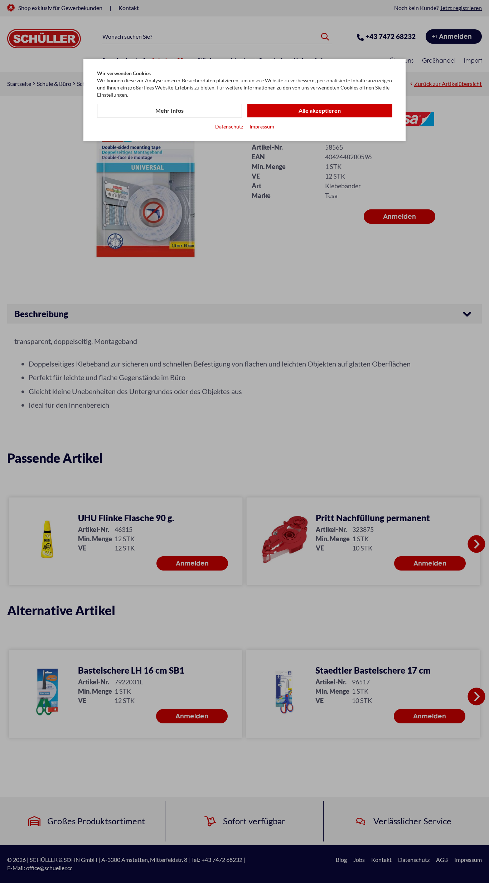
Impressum (262, 126)
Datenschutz (229, 126)
